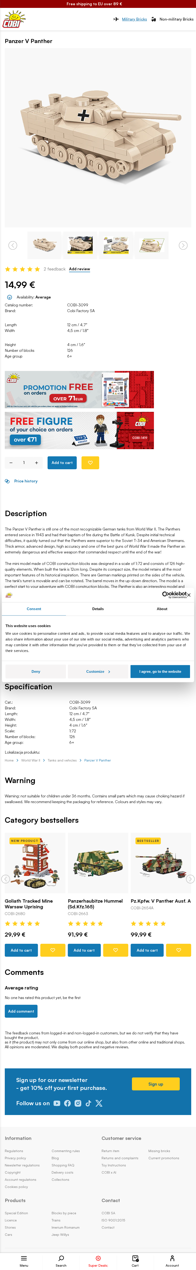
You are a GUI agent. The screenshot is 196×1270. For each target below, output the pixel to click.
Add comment (21, 1011)
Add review (79, 269)
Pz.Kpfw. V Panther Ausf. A (161, 901)
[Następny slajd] (190, 879)
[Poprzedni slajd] (5, 879)
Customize (95, 671)
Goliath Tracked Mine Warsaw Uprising (29, 904)
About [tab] (162, 609)
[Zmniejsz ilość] (9, 463)
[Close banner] (189, 595)
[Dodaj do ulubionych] (90, 462)
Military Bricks (134, 19)
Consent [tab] (34, 609)
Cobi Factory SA (81, 310)
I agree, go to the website (160, 671)
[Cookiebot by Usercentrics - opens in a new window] (166, 595)
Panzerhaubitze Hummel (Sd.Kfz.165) (95, 904)
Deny (36, 671)
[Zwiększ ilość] (38, 463)
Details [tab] (98, 609)
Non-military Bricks (177, 19)
